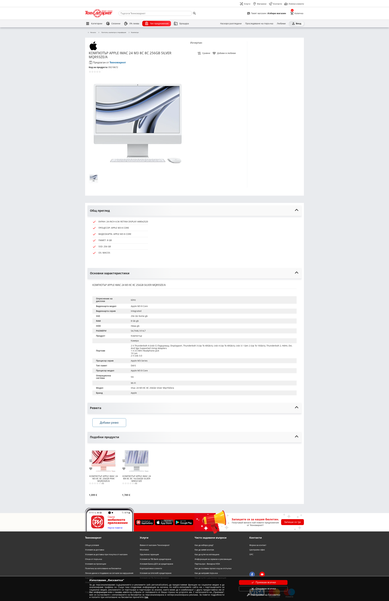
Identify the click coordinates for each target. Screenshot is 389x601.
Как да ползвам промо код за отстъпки (213, 568)
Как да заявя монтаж (204, 550)
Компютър (136, 335)
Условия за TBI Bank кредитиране (155, 559)
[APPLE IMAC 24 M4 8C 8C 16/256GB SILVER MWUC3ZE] (136, 459)
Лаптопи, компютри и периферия (113, 32)
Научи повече (115, 528)
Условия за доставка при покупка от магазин (106, 554)
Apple (134, 392)
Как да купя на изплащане (207, 554)
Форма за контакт (257, 545)
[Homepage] (98, 13)
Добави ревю (109, 422)
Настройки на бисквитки (265, 594)
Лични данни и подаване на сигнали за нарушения (109, 573)
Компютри (135, 32)
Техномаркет (118, 62)
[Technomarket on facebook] (252, 574)
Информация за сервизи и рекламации (213, 559)
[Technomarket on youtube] (262, 574)
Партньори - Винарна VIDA (207, 564)
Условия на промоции (95, 564)
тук (146, 597)
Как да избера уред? (204, 545)
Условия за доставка (94, 550)
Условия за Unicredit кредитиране (155, 573)
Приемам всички (266, 582)
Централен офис (257, 550)
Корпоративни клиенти (151, 568)
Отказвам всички (266, 588)
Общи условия (92, 545)
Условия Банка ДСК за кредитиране (156, 564)
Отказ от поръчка (93, 559)
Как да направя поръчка (206, 573)
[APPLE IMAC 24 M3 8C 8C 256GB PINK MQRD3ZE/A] (103, 459)
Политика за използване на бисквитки (103, 568)
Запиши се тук (292, 522)
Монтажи (144, 550)
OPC (251, 554)
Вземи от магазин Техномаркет (155, 545)
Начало (93, 32)
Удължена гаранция (149, 554)
